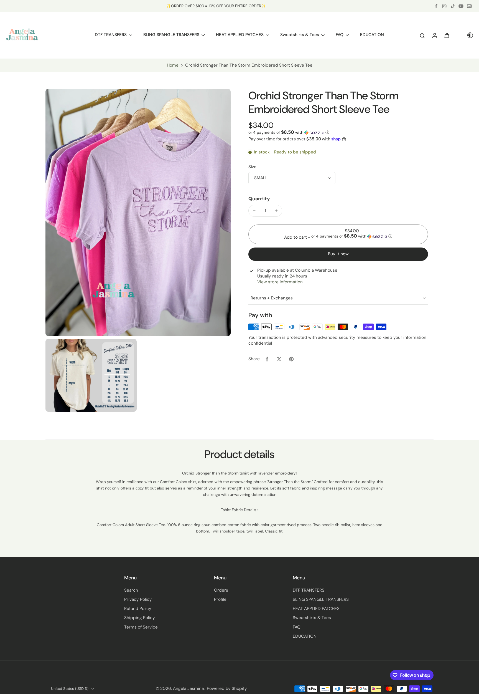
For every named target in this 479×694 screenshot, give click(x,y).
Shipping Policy (139, 617)
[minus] (254, 210)
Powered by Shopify (227, 688)
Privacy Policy (138, 599)
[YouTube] (461, 6)
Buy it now (338, 254)
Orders (221, 590)
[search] (422, 35)
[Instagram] (444, 6)
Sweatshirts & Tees (312, 617)
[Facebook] (436, 6)
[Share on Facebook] (267, 359)
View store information (280, 282)
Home (173, 65)
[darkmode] (466, 35)
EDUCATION (305, 636)
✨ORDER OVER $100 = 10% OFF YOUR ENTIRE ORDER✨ (216, 5)
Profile (220, 599)
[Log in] (434, 35)
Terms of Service (141, 627)
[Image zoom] (138, 212)
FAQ (296, 627)
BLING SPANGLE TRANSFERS (321, 599)
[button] (288, 132)
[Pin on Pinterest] (291, 359)
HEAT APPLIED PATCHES (316, 608)
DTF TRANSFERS (308, 590)
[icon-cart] (446, 35)
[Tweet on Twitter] (279, 359)
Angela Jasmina (188, 688)
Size (252, 167)
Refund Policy (137, 608)
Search (131, 590)
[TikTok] (453, 6)
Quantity (259, 199)
